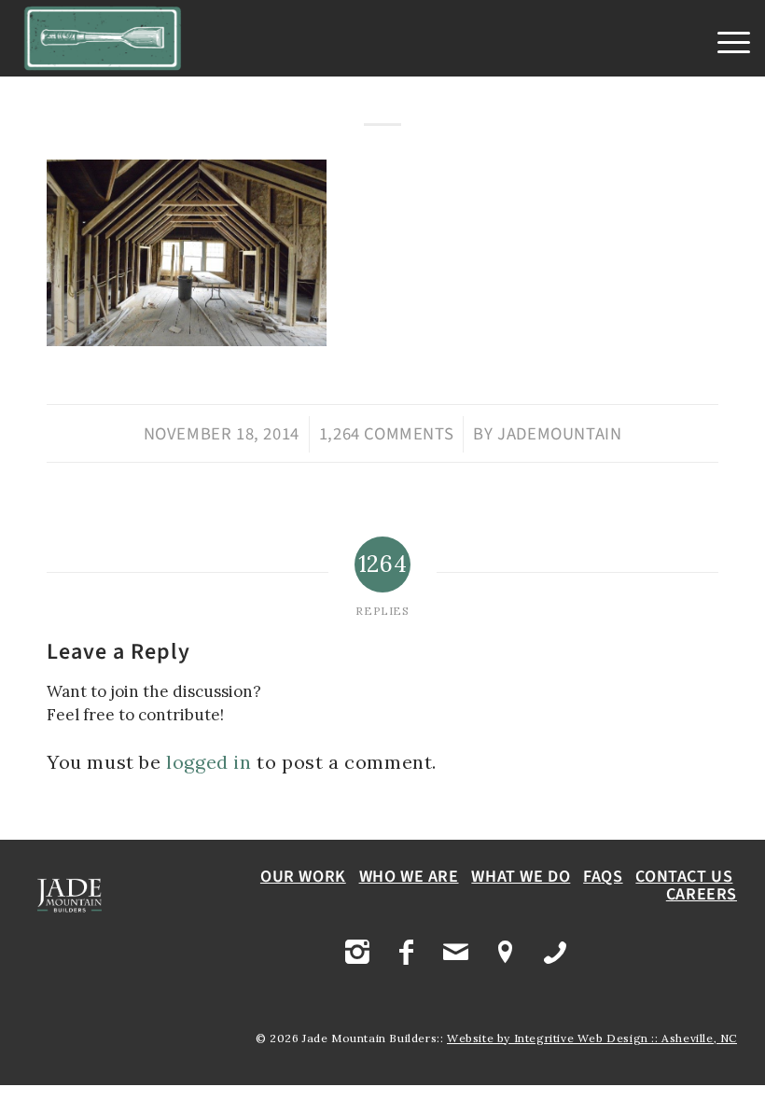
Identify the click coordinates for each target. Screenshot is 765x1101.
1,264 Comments (386, 434)
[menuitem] (724, 43)
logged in (208, 761)
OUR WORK (303, 876)
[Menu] (724, 43)
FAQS (602, 876)
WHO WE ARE (409, 876)
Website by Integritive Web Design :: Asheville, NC (592, 1038)
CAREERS (701, 894)
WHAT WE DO (520, 876)
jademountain (559, 434)
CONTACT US (683, 876)
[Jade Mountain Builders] (103, 38)
